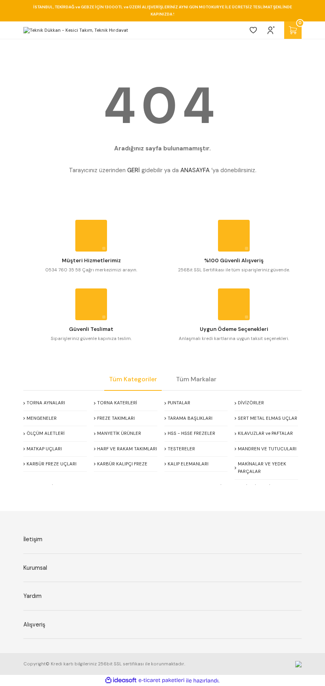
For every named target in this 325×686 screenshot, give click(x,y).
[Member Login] (271, 30)
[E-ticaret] (161, 680)
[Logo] (75, 30)
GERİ (133, 170)
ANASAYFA (195, 170)
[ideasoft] (121, 680)
